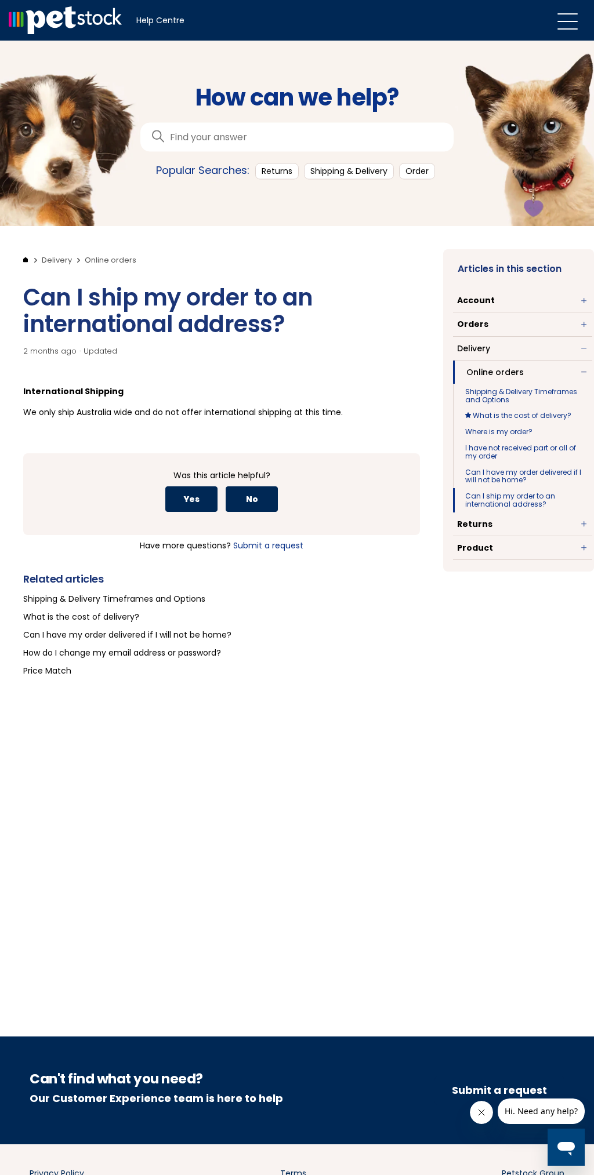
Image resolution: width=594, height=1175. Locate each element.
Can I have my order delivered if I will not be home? (523, 476)
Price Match (47, 670)
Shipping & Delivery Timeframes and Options (521, 396)
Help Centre (160, 20)
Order (417, 171)
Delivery (57, 259)
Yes (191, 499)
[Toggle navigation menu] (567, 20)
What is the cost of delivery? (521, 415)
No (252, 499)
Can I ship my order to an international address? (510, 500)
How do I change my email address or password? (122, 653)
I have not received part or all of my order (520, 452)
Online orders (110, 259)
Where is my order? (499, 431)
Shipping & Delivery (348, 171)
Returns (277, 171)
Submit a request (268, 545)
